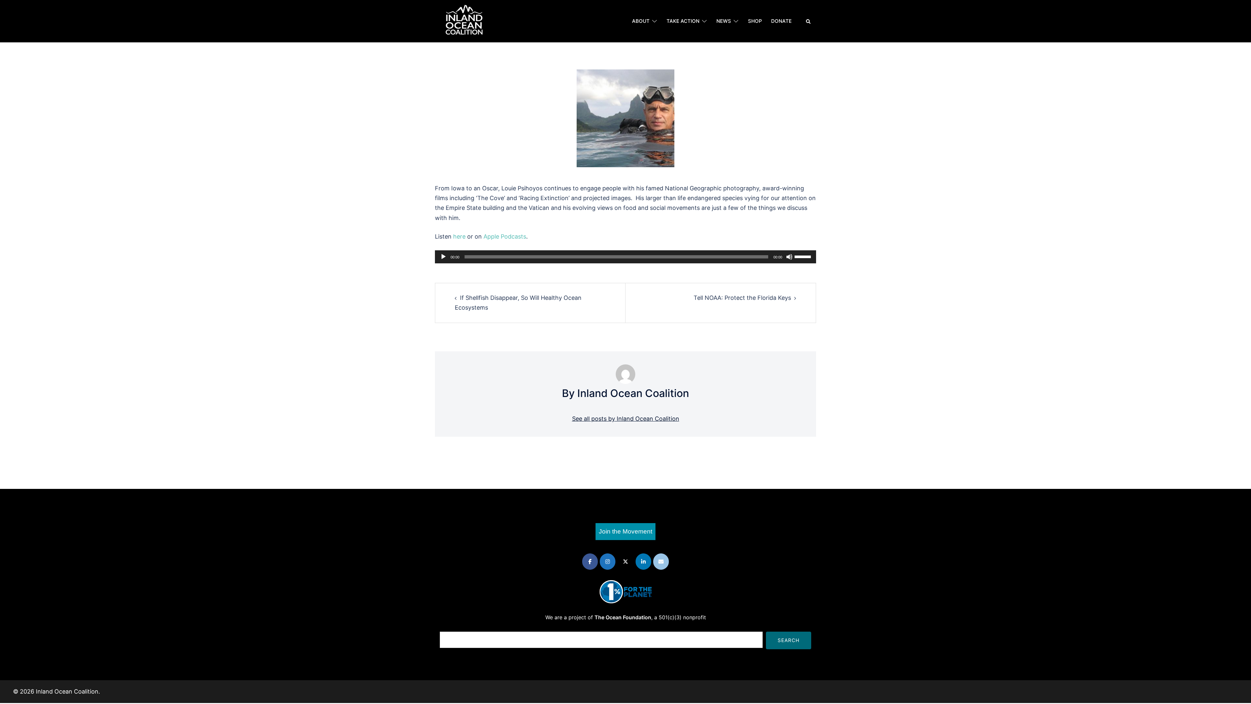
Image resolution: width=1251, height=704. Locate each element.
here (459, 236)
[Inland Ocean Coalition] (464, 20)
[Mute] (789, 257)
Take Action (683, 21)
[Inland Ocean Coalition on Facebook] (590, 561)
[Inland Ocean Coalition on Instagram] (607, 561)
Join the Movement (625, 531)
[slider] (804, 256)
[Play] (443, 257)
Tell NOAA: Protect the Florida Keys (742, 297)
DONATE (781, 21)
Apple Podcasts (504, 236)
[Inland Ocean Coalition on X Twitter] (625, 561)
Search (788, 640)
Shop (755, 21)
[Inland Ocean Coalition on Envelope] (661, 561)
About (641, 21)
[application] (625, 256)
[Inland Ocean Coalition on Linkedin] (643, 561)
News (723, 21)
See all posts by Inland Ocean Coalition (625, 418)
